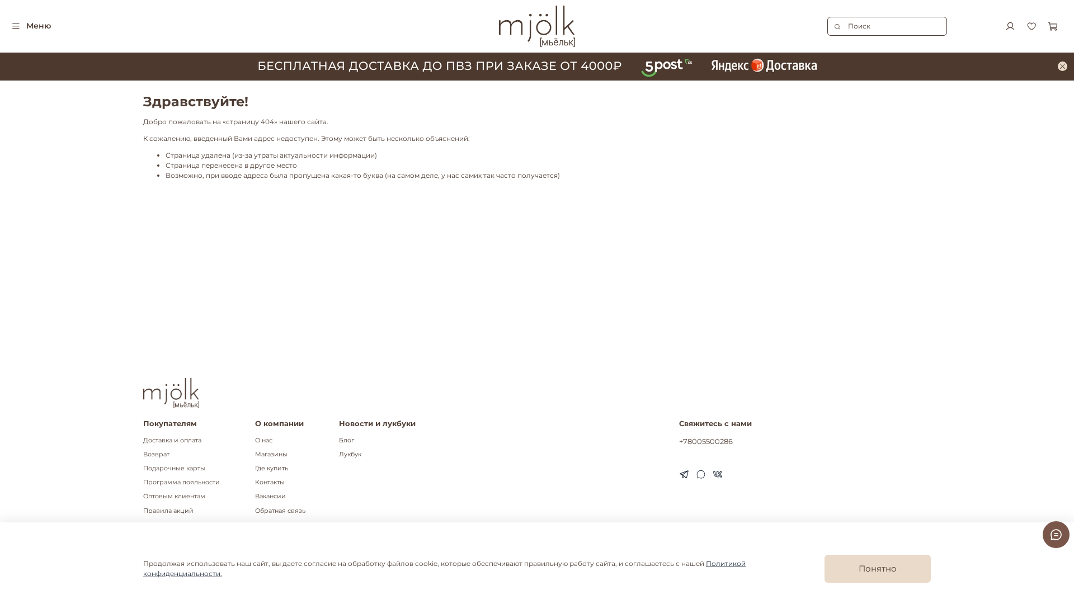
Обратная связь (280, 511)
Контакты (270, 482)
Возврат (156, 454)
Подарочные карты (174, 468)
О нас (263, 440)
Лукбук (350, 454)
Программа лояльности (181, 482)
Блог (346, 440)
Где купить (271, 468)
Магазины (271, 454)
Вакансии (270, 496)
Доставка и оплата (172, 440)
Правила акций (168, 511)
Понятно (878, 568)
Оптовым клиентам (174, 496)
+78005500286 (706, 441)
